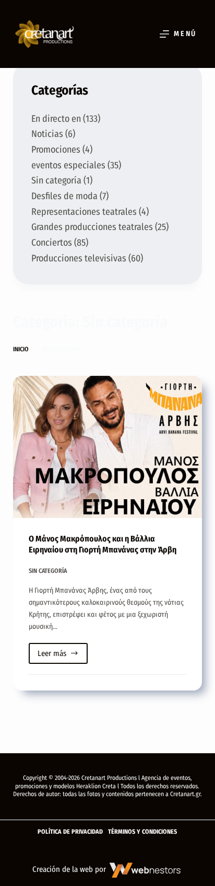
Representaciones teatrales (84, 211)
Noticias (47, 134)
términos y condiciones (142, 831)
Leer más (63, 656)
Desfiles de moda (64, 196)
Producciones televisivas (78, 258)
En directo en (56, 118)
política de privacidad (70, 831)
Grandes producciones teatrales (92, 227)
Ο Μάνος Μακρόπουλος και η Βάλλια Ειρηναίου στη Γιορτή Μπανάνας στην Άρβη (102, 544)
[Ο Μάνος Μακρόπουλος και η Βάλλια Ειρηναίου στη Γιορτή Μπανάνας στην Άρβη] (107, 447)
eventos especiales (68, 165)
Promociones (55, 149)
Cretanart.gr (185, 794)
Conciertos (51, 242)
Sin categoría (48, 570)
